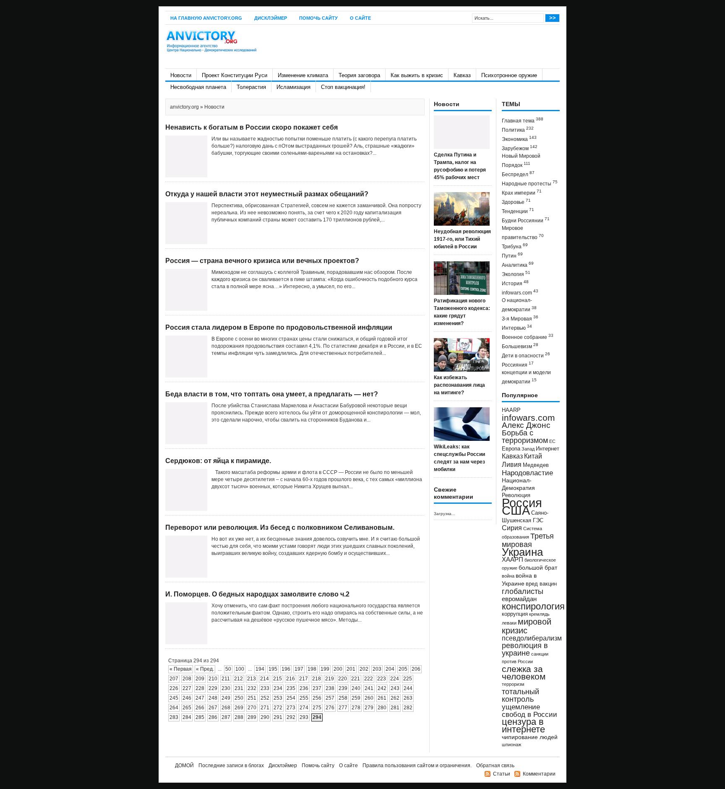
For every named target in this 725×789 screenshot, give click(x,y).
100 (239, 669)
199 (325, 669)
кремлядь (539, 614)
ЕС (552, 441)
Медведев (536, 465)
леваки (509, 622)
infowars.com (520, 292)
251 (252, 698)
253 (278, 698)
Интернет (547, 449)
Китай (533, 456)
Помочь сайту (318, 18)
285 (200, 717)
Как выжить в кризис (417, 75)
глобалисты (522, 591)
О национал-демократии (519, 304)
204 (390, 669)
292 (291, 717)
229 (213, 688)
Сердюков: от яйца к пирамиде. (218, 460)
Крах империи (522, 192)
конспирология (533, 606)
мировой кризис (526, 626)
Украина (522, 552)
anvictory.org (184, 107)
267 (213, 708)
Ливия (512, 464)
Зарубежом (519, 147)
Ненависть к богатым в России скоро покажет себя (251, 127)
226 (174, 688)
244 (408, 688)
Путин (512, 255)
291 (278, 717)
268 (226, 708)
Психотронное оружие (509, 75)
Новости (180, 75)
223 (381, 679)
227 (187, 688)
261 (382, 698)
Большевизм (520, 345)
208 (187, 679)
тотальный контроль (520, 695)
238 (330, 688)
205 (403, 669)
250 (239, 698)
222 (368, 679)
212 (238, 679)
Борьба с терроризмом (525, 437)
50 (228, 669)
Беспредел (518, 173)
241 (369, 688)
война (508, 575)
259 (356, 698)
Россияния (518, 364)
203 (377, 669)
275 (317, 708)
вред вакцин (541, 584)
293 (304, 717)
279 (369, 708)
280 (382, 708)
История (515, 282)
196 (286, 669)
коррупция (515, 614)
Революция (516, 495)
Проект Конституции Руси (234, 75)
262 (395, 698)
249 (226, 698)
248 (213, 698)
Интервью (517, 327)
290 (265, 717)
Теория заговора (359, 75)
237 (317, 688)
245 (174, 698)
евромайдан (519, 599)
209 (200, 679)
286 (213, 717)
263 (408, 698)
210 (213, 679)
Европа (511, 449)
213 (251, 679)
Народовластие (527, 473)
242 (382, 688)
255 (304, 698)
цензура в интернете (523, 725)
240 (356, 688)
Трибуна (515, 246)
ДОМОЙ (184, 765)
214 (264, 679)
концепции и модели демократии (526, 377)
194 (260, 669)
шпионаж (511, 744)
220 (342, 679)
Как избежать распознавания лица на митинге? (459, 385)
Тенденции (518, 210)
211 (226, 679)
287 (226, 717)
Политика (518, 129)
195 (273, 669)
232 (252, 688)
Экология (516, 273)
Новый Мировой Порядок (521, 160)
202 (364, 669)
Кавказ (462, 75)
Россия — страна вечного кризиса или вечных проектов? (262, 260)
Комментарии (539, 774)
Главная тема (522, 120)
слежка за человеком (523, 672)
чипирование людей (530, 737)
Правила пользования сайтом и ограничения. (417, 765)
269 (239, 708)
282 (408, 708)
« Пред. (205, 669)
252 (265, 698)
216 (290, 679)
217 (303, 679)
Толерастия (251, 87)
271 (265, 708)
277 (343, 708)
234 (278, 688)
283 (174, 717)
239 (343, 688)
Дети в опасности (526, 355)
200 (338, 669)
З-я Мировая (520, 318)
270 (252, 708)
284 (187, 717)
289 (252, 717)
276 (330, 708)
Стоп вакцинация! (343, 87)
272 (278, 708)
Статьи (501, 774)
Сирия (512, 527)
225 (407, 679)
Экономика (519, 138)
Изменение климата (303, 75)
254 (291, 698)
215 (277, 679)
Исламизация (293, 87)
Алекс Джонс (526, 425)
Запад (528, 448)
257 (330, 698)
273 (291, 708)
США (516, 510)
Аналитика (518, 264)
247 (200, 698)
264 (174, 708)
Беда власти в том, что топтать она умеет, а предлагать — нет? (271, 394)
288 (239, 717)
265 (187, 708)
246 (187, 698)
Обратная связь (495, 765)
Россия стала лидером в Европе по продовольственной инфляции (278, 327)
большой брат (538, 567)
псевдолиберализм (532, 638)
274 (304, 708)
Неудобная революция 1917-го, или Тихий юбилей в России (462, 239)
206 (416, 669)
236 (304, 688)
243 (395, 688)
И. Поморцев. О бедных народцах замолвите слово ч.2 (257, 594)
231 (239, 688)
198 (312, 669)
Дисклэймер (270, 18)
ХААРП (512, 559)
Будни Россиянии (526, 220)
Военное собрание (527, 336)
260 (369, 698)
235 (291, 688)
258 (343, 698)
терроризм (513, 684)
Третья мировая (528, 540)
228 (200, 688)
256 (317, 698)
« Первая (181, 669)
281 (395, 708)
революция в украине (525, 649)
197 (299, 669)
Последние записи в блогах (231, 765)
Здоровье (516, 201)
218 (316, 679)
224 (394, 679)
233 (265, 688)
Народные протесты (530, 183)
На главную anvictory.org (206, 18)
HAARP (511, 410)
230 (226, 688)
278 (356, 708)
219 (329, 679)
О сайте (360, 18)
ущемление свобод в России (529, 711)
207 (174, 679)
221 (355, 679)
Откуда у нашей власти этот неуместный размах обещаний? (266, 194)
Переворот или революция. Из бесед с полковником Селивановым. (279, 527)
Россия (522, 503)
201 (351, 669)
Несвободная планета (198, 87)
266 (200, 708)
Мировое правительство (523, 232)
